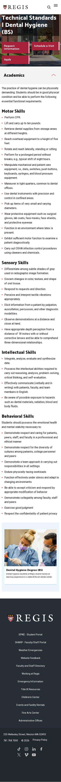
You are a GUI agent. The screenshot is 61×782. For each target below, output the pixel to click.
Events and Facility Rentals (30, 705)
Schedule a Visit (44, 46)
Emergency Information (30, 681)
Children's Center (30, 697)
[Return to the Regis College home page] (15, 7)
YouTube (34, 754)
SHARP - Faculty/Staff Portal (30, 642)
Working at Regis (30, 673)
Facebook (41, 749)
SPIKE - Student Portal (30, 634)
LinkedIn (34, 749)
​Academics (14, 75)
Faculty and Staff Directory (30, 665)
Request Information (11, 47)
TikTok (19, 749)
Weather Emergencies (30, 650)
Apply (7, 59)
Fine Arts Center (30, 712)
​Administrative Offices (30, 720)
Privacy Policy (40, 740)
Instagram (26, 749)
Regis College (30, 618)
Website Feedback (30, 658)
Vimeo (26, 754)
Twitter (19, 754)
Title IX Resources (30, 689)
